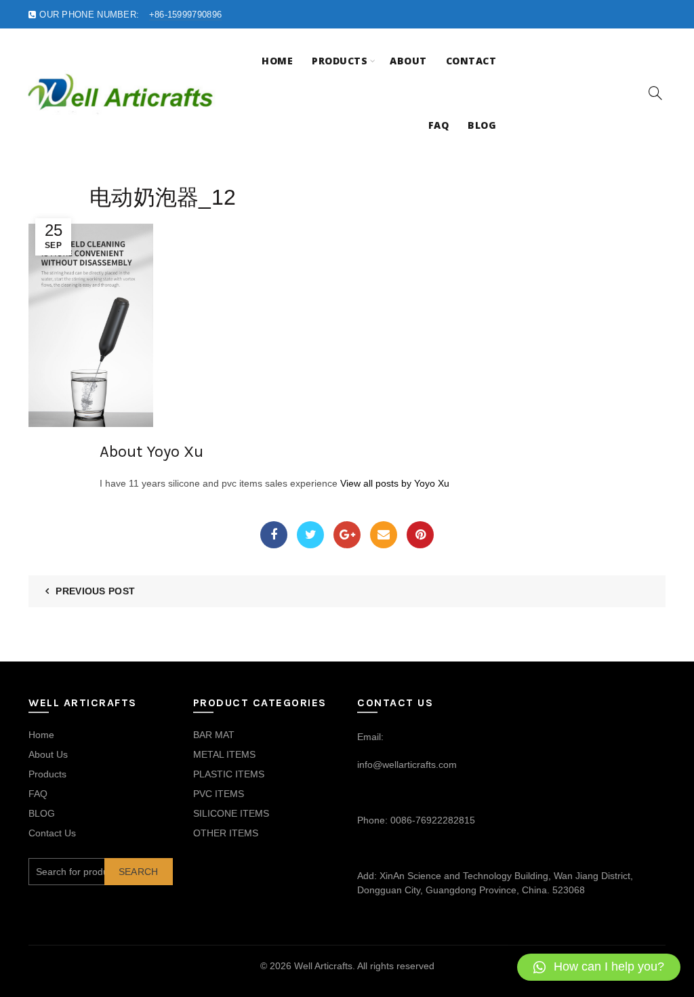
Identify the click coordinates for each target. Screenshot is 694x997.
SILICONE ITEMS (231, 813)
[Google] (347, 534)
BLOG (41, 813)
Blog (482, 125)
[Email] (383, 534)
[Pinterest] (420, 534)
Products (339, 60)
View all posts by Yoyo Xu (394, 483)
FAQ (438, 125)
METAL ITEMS (224, 754)
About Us (48, 754)
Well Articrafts (323, 965)
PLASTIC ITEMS (228, 774)
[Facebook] (273, 534)
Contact (471, 60)
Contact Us (52, 833)
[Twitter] (310, 534)
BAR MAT (213, 734)
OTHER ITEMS (225, 833)
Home (277, 60)
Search (139, 871)
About (408, 60)
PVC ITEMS (218, 793)
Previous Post (95, 591)
